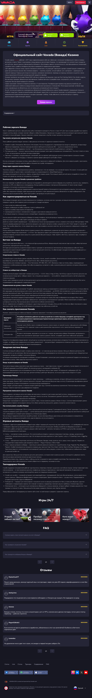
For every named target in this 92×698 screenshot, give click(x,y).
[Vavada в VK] (77, 672)
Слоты (7, 664)
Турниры (28, 664)
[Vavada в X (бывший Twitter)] (81, 672)
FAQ (47, 664)
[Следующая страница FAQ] (52, 562)
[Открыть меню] (89, 2)
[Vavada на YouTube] (86, 672)
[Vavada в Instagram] (73, 672)
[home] (8, 2)
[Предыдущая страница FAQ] (40, 562)
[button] (90, 22)
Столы (20, 664)
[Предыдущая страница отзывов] (40, 651)
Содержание (38, 664)
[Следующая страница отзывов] (52, 651)
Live (13, 664)
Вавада (16, 60)
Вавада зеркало (46, 102)
